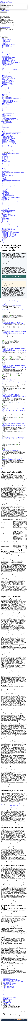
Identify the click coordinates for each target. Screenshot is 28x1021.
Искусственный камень (7, 97)
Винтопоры (4, 191)
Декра (3, 67)
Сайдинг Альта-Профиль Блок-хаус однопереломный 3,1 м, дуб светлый (14, 397)
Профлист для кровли (7, 61)
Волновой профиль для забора (9, 164)
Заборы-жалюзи (5, 144)
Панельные (4, 154)
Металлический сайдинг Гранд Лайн (10, 101)
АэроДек (4, 65)
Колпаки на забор (6, 156)
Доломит (4, 110)
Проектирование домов (7, 231)
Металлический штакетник (8, 136)
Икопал (3, 47)
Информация (5, 976)
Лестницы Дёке (5, 200)
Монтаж (3, 217)
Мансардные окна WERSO (8, 207)
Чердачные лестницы (6, 203)
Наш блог (4, 239)
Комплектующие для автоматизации (10, 183)
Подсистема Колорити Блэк (8, 187)
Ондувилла (4, 85)
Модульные (4, 155)
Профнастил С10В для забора (8, 141)
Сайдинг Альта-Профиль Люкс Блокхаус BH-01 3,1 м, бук (13, 411)
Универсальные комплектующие (9, 118)
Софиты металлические (7, 102)
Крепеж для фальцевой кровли (9, 55)
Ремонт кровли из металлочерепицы (10, 226)
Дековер (4, 114)
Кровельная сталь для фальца (8, 57)
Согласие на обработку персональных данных (13, 981)
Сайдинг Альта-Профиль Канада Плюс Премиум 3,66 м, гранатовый (14, 351)
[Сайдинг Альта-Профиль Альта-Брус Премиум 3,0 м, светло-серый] (14, 331)
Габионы (4, 190)
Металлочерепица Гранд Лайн (8, 44)
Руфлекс (4, 50)
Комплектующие (5, 202)
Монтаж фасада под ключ (8, 987)
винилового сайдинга (9, 807)
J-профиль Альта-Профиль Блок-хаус (10, 450)
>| (1, 470)
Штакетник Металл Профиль (8, 138)
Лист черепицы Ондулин (7, 84)
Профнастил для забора (7, 139)
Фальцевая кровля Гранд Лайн (9, 60)
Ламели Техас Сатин (6, 148)
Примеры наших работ (8, 991)
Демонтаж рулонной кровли (8, 229)
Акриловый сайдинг (6, 87)
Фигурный (4, 198)
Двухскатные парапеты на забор (9, 162)
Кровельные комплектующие (8, 215)
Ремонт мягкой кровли (7, 223)
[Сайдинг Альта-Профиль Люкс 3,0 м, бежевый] (13, 437)
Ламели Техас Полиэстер (7, 145)
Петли (3, 173)
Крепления (4, 179)
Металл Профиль (5, 40)
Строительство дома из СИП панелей (10, 232)
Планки (3, 174)
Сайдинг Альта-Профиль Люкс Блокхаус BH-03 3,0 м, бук (13, 426)
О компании (4, 237)
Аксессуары (4, 170)
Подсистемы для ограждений (8, 186)
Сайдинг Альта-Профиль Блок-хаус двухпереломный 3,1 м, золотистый (14, 382)
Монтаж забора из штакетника (9, 990)
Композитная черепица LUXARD (9, 69)
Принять (18, 1019)
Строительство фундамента (8, 236)
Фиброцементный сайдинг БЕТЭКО (10, 119)
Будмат (3, 74)
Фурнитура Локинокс (7, 169)
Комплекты (4, 178)
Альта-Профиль (5, 90)
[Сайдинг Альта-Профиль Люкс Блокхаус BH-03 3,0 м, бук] (14, 423)
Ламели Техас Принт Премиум (9, 150)
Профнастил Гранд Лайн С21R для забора (11, 143)
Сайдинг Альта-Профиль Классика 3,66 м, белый (13, 311)
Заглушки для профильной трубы (9, 189)
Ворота (3, 176)
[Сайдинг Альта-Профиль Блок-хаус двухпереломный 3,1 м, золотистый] (14, 379)
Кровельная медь (5, 56)
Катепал (3, 48)
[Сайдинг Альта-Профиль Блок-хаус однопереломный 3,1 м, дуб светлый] (14, 394)
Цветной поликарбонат (7, 82)
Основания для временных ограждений (11, 180)
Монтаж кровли (5, 218)
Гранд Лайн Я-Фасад (6, 107)
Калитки (4, 177)
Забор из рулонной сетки (7, 193)
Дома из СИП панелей (7, 211)
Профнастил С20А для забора (8, 142)
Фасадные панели (6, 104)
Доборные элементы (6, 39)
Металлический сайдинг (7, 100)
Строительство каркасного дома (9, 235)
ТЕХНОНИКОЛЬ (6, 127)
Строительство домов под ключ (8, 210)
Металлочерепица (6, 41)
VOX (11, 805)
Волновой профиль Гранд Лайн (9, 165)
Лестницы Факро (6, 204)
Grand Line (21, 803)
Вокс (3, 93)
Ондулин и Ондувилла (7, 83)
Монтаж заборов (5, 220)
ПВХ (3, 130)
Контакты (4, 238)
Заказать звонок (4, 28)
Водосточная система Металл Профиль (10, 133)
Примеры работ (5, 221)
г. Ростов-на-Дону (7, 1004)
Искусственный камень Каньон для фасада (11, 98)
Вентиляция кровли (6, 214)
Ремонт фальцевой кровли (8, 225)
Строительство (4, 230)
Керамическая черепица (7, 77)
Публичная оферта (7, 982)
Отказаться (23, 1019)
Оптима (3, 126)
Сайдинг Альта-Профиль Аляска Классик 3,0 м (12, 323)
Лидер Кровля (5, 42)
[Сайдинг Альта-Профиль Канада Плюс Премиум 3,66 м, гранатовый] (14, 348)
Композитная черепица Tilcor (8, 71)
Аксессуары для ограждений (8, 188)
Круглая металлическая (7, 122)
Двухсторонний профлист (8, 195)
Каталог (4, 992)
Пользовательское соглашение (9, 983)
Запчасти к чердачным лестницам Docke (11, 201)
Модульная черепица (6, 73)
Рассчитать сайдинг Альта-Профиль (14, 276)
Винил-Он (4, 91)
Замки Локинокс (5, 171)
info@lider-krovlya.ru (5, 27)
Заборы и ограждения (6, 135)
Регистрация (3, 9)
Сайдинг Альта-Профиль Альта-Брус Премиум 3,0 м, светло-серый (14, 334)
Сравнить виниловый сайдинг (9, 279)
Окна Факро (4, 209)
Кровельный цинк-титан (7, 59)
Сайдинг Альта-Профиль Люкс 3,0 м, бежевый (12, 438)
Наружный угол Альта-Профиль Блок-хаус (11, 459)
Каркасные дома (5, 212)
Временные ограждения (7, 175)
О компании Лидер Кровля (9, 977)
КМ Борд (4, 117)
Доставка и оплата (4, 1)
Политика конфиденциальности (10, 979)
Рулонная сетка (5, 192)
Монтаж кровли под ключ (8, 986)
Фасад (2, 86)
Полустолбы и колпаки (7, 167)
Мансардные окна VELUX (8, 206)
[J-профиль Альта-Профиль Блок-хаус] (11, 449)
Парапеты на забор (6, 161)
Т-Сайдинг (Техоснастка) (7, 111)
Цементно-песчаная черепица (8, 78)
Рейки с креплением (6, 184)
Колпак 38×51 (5, 158)
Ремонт (2, 222)
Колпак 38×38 (5, 157)
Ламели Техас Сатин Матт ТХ (8, 149)
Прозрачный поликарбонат (8, 81)
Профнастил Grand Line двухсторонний (11, 197)
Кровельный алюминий (7, 58)
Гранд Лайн (4, 66)
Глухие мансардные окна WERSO (9, 208)
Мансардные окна (5, 199)
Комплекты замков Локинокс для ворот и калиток (13, 172)
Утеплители (4, 216)
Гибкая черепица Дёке (7, 46)
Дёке (3, 95)
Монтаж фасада (5, 219)
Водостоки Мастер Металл (8, 129)
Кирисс (3, 99)
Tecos (18, 805)
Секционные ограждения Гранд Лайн (10, 153)
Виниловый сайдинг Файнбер (8, 92)
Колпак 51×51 (5, 159)
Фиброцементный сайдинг (8, 113)
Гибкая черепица (5, 45)
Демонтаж (3, 227)
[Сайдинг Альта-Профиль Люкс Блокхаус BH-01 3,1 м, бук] (14, 408)
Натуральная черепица (7, 76)
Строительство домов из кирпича (9, 234)
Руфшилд (4, 52)
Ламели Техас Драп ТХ (7, 146)
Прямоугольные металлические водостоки (11, 132)
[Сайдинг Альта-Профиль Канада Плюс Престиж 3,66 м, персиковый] (14, 365)
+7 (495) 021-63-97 (4, 26)
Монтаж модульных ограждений (10, 989)
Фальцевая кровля (6, 54)
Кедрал (3, 116)
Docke (2, 804)
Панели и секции (6, 181)
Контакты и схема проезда (6, 2)
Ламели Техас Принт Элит (8, 151)
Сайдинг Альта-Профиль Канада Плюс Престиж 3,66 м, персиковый (14, 368)
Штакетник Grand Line (7, 137)
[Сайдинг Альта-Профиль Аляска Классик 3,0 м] (13, 322)
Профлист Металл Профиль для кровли (11, 62)
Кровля (2, 38)
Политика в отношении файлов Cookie (11, 980)
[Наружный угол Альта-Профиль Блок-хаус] (12, 458)
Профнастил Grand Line (7, 63)
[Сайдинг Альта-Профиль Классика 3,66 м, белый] (13, 309)
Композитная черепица (7, 64)
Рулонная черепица (6, 49)
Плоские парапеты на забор (8, 163)
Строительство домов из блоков (9, 233)
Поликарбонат (5, 79)
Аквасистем (4, 123)
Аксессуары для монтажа (7, 80)
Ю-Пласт (15, 805)
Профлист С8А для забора (8, 140)
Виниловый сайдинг (6, 88)
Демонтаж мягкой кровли (7, 228)
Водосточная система (6, 121)
